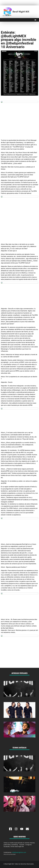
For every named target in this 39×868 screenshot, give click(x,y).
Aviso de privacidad (10, 854)
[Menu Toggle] (35, 20)
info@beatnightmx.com (19, 852)
